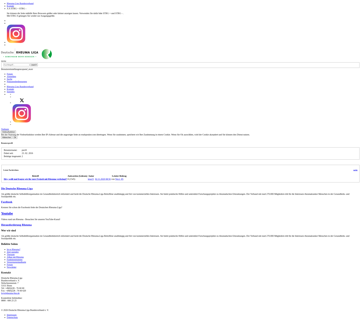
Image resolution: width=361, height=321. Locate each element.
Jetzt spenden (13, 252)
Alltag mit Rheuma (15, 257)
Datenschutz (12, 317)
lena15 (91, 179)
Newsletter (11, 267)
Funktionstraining (14, 259)
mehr (355, 170)
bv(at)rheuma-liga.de (10, 293)
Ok (15, 137)
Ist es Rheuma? (13, 249)
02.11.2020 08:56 (103, 179)
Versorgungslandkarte (16, 262)
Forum (10, 264)
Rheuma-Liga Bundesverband (20, 3)
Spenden (11, 91)
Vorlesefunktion (8, 132)
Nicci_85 (119, 179)
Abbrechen (6, 137)
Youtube (7, 213)
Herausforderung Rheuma (16, 224)
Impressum (11, 315)
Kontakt (10, 6)
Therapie (11, 254)
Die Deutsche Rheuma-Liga (17, 188)
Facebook (6, 201)
